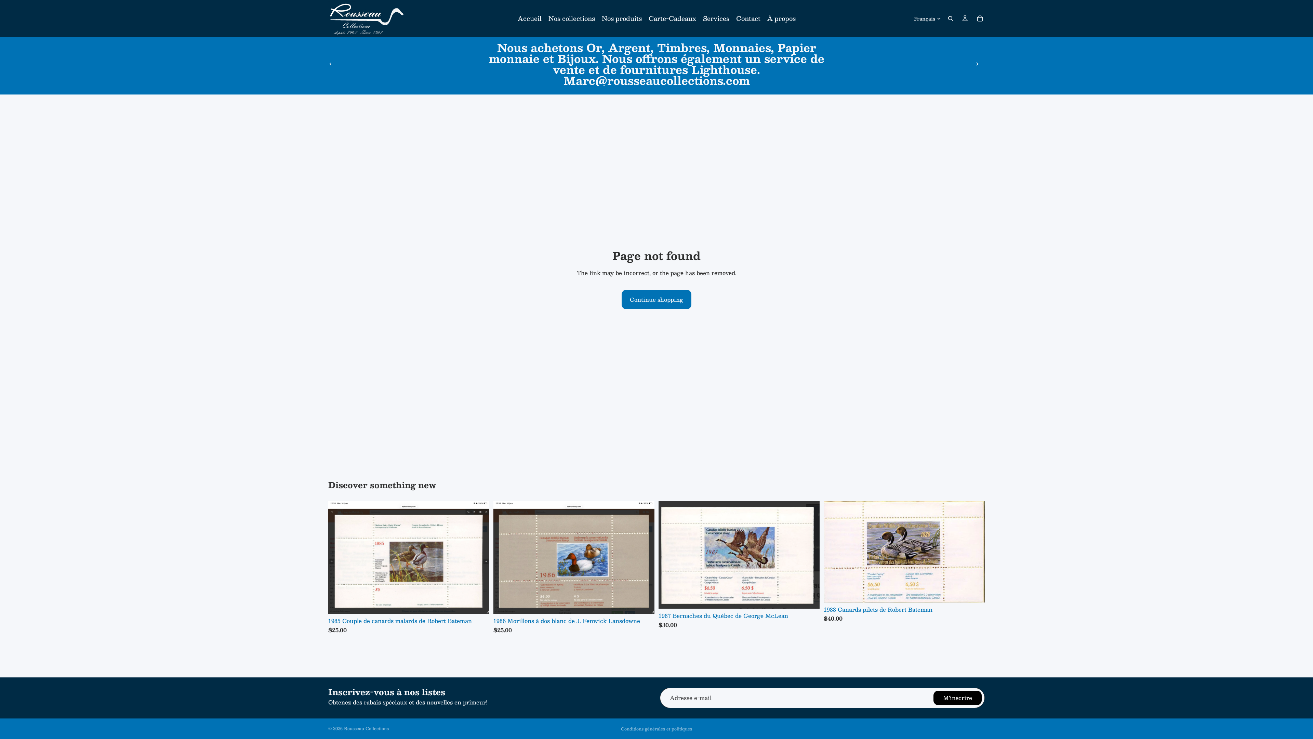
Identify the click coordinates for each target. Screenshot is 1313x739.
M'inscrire (957, 697)
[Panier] (979, 18)
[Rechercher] (950, 18)
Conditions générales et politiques (656, 728)
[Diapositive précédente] (330, 64)
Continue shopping (656, 299)
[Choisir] (479, 603)
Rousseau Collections (366, 728)
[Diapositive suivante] (977, 64)
